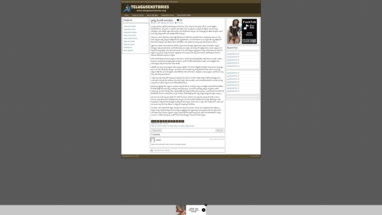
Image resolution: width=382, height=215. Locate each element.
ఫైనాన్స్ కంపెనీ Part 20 (233, 60)
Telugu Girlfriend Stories (130, 38)
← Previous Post (156, 130)
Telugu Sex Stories (138, 15)
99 (180, 20)
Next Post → (220, 130)
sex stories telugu (172, 126)
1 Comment (179, 23)
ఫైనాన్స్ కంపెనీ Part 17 (233, 88)
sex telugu (181, 126)
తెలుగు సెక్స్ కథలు (152, 15)
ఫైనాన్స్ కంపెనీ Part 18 (233, 66)
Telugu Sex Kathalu (129, 41)
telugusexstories (189, 126)
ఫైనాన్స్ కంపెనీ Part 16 (233, 91)
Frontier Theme (255, 156)
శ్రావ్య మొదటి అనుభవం (162, 20)
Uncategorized (128, 47)
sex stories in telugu (160, 126)
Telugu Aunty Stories (167, 15)
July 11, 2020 (156, 23)
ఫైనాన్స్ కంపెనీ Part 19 (233, 63)
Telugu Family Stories (130, 35)
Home (126, 15)
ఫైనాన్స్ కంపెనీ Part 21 (233, 57)
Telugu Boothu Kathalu (184, 15)
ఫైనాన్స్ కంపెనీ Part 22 (233, 54)
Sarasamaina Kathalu (130, 26)
